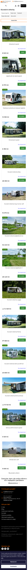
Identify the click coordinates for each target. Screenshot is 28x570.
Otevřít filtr (14, 20)
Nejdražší (19, 13)
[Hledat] (6, 5)
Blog (2, 509)
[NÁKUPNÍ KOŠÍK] (18, 5)
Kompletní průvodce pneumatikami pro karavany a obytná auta (13, 527)
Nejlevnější (13, 13)
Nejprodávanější (5, 16)
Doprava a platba (6, 515)
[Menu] (23, 5)
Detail (22, 52)
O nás (3, 507)
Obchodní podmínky (7, 517)
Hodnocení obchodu (7, 511)
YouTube (8, 549)
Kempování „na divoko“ (9, 531)
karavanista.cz (5, 549)
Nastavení (13, 562)
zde (2, 558)
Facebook (2, 549)
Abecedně (13, 16)
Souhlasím (13, 566)
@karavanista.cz (13, 483)
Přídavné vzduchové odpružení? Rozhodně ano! (12, 535)
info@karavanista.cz (8, 491)
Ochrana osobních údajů (8, 519)
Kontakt (3, 513)
